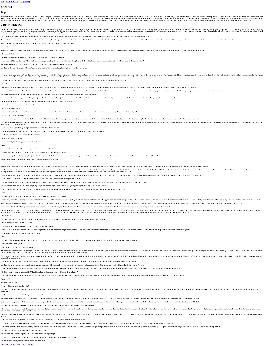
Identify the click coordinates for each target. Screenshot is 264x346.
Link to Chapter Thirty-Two (25, 344)
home (2, 2)
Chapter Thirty (25, 2)
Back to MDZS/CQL (12, 2)
